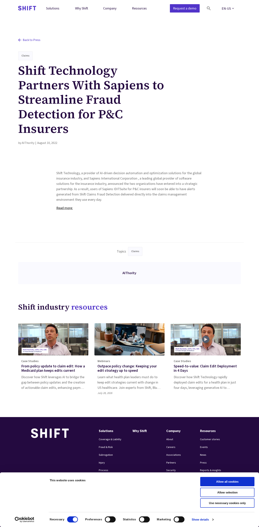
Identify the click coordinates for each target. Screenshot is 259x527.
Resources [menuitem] (139, 8)
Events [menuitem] (204, 447)
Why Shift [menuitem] (81, 8)
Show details (200, 519)
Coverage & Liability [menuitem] (110, 439)
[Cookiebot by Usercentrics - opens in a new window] (24, 519)
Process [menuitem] (103, 470)
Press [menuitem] (203, 463)
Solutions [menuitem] (52, 8)
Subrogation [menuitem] (106, 455)
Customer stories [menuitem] (210, 439)
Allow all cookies (227, 481)
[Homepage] (27, 8)
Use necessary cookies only (227, 503)
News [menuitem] (203, 455)
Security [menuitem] (171, 470)
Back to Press (31, 40)
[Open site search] (209, 8)
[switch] (107, 518)
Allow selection (227, 492)
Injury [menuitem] (102, 463)
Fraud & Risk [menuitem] (106, 447)
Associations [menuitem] (173, 455)
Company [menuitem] (109, 8)
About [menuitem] (169, 439)
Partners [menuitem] (171, 463)
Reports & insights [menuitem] (210, 470)
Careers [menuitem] (170, 447)
